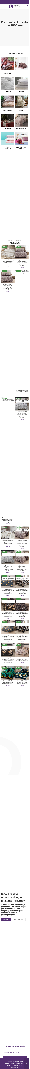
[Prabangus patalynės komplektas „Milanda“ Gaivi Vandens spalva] (22, 329)
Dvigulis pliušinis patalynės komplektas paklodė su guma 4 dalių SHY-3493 (8, 614)
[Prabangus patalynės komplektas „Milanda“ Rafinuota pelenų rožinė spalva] (8, 457)
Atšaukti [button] (26, 1063)
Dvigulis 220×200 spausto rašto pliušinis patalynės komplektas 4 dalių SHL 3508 (8, 567)
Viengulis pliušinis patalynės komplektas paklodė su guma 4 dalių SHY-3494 (22, 637)
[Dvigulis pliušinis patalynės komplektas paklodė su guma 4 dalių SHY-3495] (8, 581)
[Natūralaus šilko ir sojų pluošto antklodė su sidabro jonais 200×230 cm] (8, 252)
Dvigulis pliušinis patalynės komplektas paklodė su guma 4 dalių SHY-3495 (8, 591)
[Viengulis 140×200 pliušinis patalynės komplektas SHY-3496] (22, 650)
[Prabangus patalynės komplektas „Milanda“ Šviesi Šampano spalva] (8, 532)
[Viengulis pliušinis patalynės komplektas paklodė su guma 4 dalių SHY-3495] (8, 627)
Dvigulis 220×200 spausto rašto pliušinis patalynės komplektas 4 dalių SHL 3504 (22, 567)
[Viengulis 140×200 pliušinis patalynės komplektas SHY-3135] (22, 673)
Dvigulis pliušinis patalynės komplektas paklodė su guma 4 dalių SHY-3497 (22, 614)
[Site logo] (14, 6)
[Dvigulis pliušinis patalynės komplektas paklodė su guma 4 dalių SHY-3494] (22, 581)
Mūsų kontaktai (19, 919)
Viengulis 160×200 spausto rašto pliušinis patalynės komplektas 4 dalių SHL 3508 (22, 414)
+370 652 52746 (19, 1)
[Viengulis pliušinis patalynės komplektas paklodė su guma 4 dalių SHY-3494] (22, 627)
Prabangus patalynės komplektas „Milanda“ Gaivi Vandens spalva (22, 392)
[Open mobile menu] (2, 6)
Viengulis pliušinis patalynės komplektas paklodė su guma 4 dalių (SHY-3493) (8, 660)
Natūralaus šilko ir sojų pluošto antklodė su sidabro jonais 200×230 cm (8, 262)
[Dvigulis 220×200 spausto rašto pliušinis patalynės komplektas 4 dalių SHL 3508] (8, 557)
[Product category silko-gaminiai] (7, 104)
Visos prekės (6, 919)
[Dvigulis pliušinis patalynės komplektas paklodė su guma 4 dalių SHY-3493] (8, 604)
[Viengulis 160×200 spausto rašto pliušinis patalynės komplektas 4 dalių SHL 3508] (22, 403)
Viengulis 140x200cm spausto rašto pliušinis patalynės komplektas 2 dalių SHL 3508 (22, 262)
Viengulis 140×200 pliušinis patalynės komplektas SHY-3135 (22, 682)
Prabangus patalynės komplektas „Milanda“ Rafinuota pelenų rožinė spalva (8, 520)
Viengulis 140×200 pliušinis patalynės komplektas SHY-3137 (7, 682)
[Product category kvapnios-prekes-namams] (21, 141)
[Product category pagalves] (21, 86)
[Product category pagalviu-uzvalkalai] (7, 141)
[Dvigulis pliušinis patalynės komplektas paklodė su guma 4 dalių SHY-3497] (22, 604)
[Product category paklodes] (21, 66)
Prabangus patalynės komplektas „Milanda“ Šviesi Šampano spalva (8, 543)
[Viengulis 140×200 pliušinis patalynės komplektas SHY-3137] (8, 673)
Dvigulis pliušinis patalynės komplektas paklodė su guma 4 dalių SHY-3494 (22, 591)
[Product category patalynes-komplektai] (7, 66)
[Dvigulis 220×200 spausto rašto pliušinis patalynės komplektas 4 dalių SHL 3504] (22, 557)
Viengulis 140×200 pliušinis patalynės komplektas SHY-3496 (22, 659)
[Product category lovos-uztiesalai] (21, 123)
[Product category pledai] (21, 104)
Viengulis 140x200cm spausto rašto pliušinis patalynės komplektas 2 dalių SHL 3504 (8, 287)
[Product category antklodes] (7, 86)
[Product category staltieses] (7, 123)
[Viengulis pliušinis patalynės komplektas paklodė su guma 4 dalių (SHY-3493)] (8, 650)
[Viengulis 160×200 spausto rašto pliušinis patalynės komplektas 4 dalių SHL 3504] (22, 532)
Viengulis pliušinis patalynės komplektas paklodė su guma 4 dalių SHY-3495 (8, 637)
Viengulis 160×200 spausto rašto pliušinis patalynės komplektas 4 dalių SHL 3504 (22, 543)
